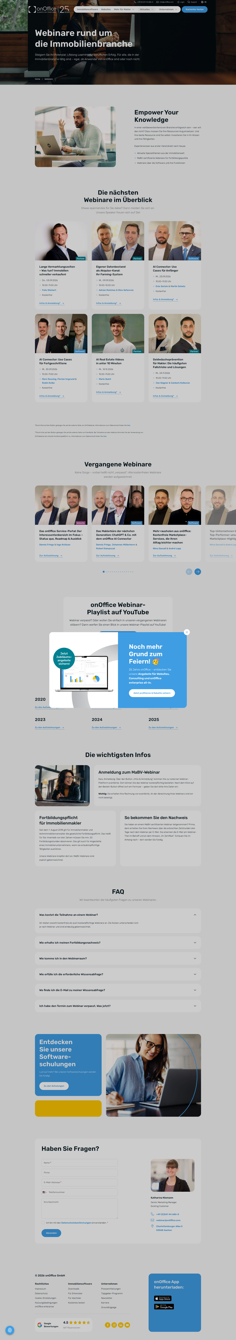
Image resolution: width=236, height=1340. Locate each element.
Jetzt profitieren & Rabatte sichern (151, 693)
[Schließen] (187, 632)
